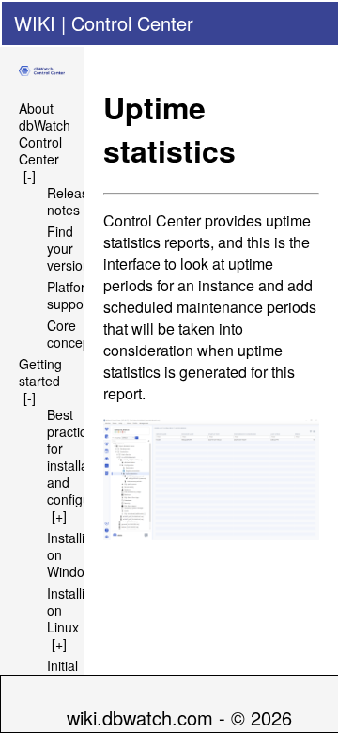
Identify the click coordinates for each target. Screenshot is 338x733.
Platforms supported (77, 295)
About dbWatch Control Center (44, 133)
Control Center (132, 23)
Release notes (71, 201)
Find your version (68, 248)
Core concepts (73, 333)
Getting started (40, 372)
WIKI (34, 23)
